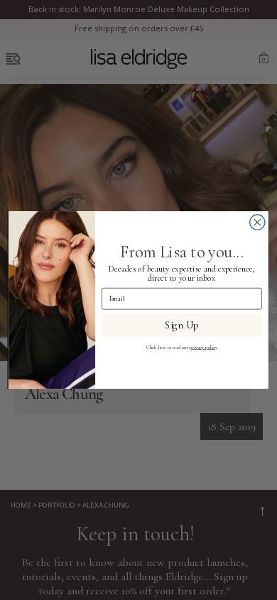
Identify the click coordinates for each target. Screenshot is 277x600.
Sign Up (181, 325)
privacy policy (203, 347)
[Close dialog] (257, 222)
